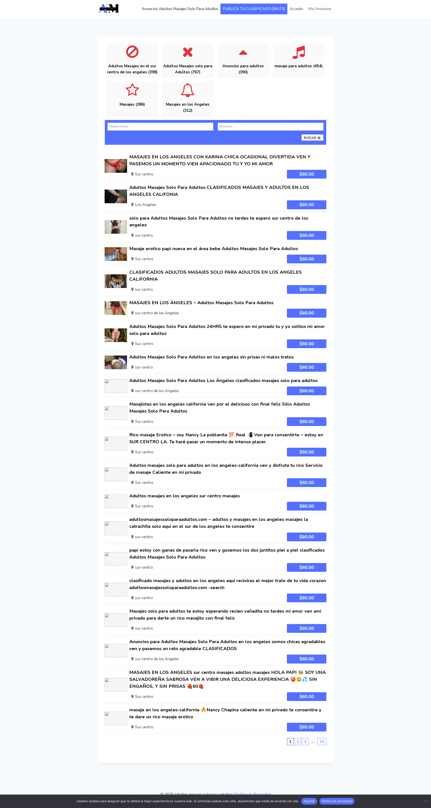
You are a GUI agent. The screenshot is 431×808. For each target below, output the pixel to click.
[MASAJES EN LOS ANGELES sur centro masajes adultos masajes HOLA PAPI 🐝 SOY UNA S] (215, 684)
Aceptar (309, 801)
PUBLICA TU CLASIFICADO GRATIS (254, 8)
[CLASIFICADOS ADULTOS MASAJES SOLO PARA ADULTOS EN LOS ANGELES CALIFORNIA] (215, 281)
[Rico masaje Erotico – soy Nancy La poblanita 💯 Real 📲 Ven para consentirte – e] (215, 443)
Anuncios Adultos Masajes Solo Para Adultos (180, 8)
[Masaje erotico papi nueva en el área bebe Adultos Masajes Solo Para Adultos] (215, 254)
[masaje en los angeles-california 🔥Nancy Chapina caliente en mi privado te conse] (215, 718)
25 (321, 742)
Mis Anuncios (319, 8)
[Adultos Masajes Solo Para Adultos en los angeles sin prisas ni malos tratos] (215, 362)
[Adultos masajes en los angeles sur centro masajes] (215, 501)
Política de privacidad (337, 801)
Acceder (296, 8)
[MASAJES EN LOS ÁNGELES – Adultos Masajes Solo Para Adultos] (215, 308)
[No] (425, 801)
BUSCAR (310, 138)
